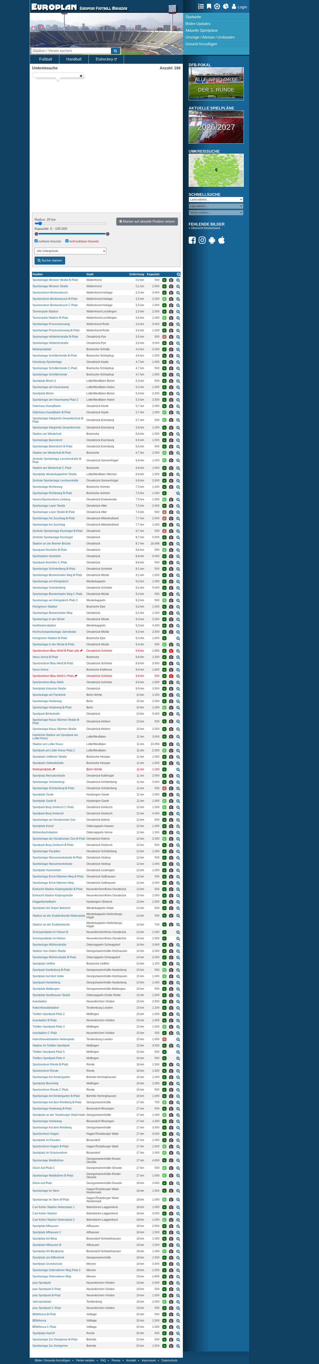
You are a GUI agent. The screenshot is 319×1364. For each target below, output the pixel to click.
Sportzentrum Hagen (45, 1133)
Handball (74, 59)
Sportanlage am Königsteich (50, 581)
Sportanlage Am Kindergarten (51, 1077)
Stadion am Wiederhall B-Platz (51, 452)
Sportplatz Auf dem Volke (48, 976)
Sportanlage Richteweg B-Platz (52, 493)
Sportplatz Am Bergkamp (48, 1251)
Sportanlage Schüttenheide (49, 374)
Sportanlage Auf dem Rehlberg (52, 1127)
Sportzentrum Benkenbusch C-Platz (55, 305)
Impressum (149, 1360)
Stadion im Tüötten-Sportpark (51, 1045)
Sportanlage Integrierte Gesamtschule (56, 427)
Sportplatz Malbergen (46, 988)
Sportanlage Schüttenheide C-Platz (54, 368)
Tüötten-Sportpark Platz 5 (48, 1051)
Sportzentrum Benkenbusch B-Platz (55, 298)
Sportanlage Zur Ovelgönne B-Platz (55, 1339)
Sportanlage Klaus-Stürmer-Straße (54, 729)
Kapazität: (51, 228)
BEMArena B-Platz (44, 1314)
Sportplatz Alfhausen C (46, 1232)
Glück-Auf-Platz (42, 1183)
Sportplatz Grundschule (47, 1263)
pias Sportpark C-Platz (46, 1308)
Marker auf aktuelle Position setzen (148, 221)
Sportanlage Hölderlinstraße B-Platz (55, 336)
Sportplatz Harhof (43, 1333)
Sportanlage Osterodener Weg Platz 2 (56, 1270)
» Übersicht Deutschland (204, 228)
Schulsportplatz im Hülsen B (50, 932)
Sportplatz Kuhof (42, 826)
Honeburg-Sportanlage (47, 362)
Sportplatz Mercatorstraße (48, 775)
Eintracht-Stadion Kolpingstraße (52, 895)
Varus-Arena (40, 669)
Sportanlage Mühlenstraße (49, 944)
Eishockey (105, 59)
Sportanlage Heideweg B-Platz (52, 707)
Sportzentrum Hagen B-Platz (50, 1146)
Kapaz (153, 274)
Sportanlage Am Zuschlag (48, 524)
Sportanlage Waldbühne (48, 1160)
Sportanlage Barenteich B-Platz (52, 446)
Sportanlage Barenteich (47, 440)
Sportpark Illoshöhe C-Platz (49, 562)
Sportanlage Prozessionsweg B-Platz (56, 330)
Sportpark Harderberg (46, 982)
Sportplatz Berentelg (45, 1083)
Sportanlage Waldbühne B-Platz (52, 1175)
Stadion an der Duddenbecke (51, 924)
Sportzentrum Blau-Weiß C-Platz (53, 676)
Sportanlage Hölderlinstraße (50, 343)
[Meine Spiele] (218, 6)
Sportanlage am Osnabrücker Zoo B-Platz (58, 838)
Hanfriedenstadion (44, 625)
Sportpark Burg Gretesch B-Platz (53, 845)
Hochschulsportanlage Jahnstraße (54, 631)
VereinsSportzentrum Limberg (51, 499)
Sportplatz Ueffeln (43, 963)
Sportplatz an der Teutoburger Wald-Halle (58, 1115)
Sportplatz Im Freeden (46, 1140)
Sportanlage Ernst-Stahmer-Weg (53, 882)
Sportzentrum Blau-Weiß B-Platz (52, 663)
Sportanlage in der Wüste (48, 619)
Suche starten (51, 260)
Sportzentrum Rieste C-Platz (50, 1089)
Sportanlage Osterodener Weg (51, 1276)
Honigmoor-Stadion (44, 606)
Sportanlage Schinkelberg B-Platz (53, 568)
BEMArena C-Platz (44, 1327)
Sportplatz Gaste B (44, 800)
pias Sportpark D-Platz (46, 1289)
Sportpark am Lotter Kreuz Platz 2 (53, 750)
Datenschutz (169, 1360)
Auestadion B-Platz (44, 1020)
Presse (116, 1360)
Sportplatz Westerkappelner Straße (54, 474)
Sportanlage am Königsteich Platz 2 (55, 600)
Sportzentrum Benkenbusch (50, 292)
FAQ (103, 1360)
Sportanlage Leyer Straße (48, 505)
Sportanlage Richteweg (47, 486)
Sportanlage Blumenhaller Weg (52, 613)
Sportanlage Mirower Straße (50, 286)
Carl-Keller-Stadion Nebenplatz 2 (53, 1219)
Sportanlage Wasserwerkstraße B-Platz (57, 857)
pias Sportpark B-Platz (46, 1295)
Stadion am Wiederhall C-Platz (51, 468)
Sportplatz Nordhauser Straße (51, 995)
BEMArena (39, 1320)
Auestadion (39, 1001)
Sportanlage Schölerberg (48, 782)
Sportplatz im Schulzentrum (49, 1152)
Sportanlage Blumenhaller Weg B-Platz (57, 575)
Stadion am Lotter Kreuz (47, 744)
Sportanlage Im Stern (45, 1190)
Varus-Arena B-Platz (45, 657)
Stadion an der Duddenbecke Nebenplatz (58, 915)
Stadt (89, 274)
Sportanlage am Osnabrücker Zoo (53, 819)
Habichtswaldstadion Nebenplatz (53, 1039)
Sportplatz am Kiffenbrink (48, 1257)
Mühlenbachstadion (45, 832)
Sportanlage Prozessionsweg (51, 324)
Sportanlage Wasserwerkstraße (52, 864)
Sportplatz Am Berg (44, 1238)
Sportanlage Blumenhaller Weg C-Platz (57, 594)
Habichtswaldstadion (45, 1007)
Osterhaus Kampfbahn (46, 406)
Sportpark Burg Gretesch (48, 813)
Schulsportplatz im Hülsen (49, 938)
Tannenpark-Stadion (45, 311)
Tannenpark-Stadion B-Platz (50, 317)
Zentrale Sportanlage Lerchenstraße (55, 480)
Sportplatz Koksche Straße (49, 688)
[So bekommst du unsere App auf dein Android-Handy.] (213, 240)
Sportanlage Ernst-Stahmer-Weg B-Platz (58, 876)
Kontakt (131, 1360)
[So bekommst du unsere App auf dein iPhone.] (222, 240)
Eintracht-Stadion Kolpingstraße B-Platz (57, 889)
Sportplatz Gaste (42, 794)
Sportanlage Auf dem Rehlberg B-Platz (57, 1102)
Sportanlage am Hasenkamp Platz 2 (55, 399)
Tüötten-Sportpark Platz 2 (48, 1014)
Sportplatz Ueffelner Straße (49, 756)
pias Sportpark (41, 1282)
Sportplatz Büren (43, 393)
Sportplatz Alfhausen (45, 1226)
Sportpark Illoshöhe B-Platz (49, 549)
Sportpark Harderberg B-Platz (51, 970)
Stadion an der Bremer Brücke (51, 543)
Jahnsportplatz (41, 1301)
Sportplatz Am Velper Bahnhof (51, 908)
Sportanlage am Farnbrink (49, 694)
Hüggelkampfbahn (44, 901)
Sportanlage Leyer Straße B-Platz (53, 512)
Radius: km (45, 219)
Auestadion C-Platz (44, 1033)
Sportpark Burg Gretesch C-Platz (53, 807)
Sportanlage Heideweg (47, 701)
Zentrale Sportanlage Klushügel (52, 537)
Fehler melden (85, 1360)
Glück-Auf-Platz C (43, 1168)
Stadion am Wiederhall (46, 433)
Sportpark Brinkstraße (46, 713)
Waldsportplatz (41, 349)
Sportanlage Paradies (46, 851)
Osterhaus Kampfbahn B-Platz (51, 412)
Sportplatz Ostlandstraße (48, 763)
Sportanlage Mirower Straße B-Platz (55, 280)
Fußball (45, 59)
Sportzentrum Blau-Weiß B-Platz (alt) (55, 650)
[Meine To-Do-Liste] (210, 6)
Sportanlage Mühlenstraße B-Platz (54, 957)
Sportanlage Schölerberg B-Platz (53, 788)
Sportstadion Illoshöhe (46, 556)
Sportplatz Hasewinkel (46, 870)
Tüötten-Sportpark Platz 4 (48, 1058)
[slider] (36, 234)
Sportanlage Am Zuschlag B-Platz (53, 518)
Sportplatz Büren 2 (44, 380)
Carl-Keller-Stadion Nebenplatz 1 (53, 1207)
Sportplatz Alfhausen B (46, 1245)
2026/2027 (216, 127)
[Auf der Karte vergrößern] (178, 280)
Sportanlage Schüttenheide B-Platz (54, 355)
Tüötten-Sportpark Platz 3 (48, 1026)
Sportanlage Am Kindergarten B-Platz (56, 1096)
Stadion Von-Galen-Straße (49, 951)
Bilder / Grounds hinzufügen (52, 1360)
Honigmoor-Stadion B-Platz (49, 638)
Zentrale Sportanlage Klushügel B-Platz (57, 531)
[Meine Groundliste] (202, 6)
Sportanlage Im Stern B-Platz (50, 1199)
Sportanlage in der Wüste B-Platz (53, 644)
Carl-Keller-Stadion (44, 1213)
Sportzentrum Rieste (45, 1070)
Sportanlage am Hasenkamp (50, 387)
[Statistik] (227, 6)
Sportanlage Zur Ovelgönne (50, 1345)
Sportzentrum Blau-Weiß (48, 682)
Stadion (37, 274)
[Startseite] (54, 10)
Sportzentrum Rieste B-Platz (50, 1064)
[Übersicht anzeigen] (179, 274)
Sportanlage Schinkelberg (49, 587)
